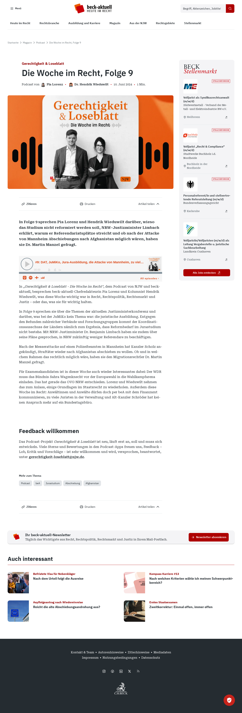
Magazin (27, 42)
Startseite (13, 42)
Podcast (40, 42)
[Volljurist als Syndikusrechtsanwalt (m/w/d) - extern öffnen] (226, 117)
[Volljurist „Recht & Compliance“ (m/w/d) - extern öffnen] (226, 166)
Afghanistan (92, 483)
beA (38, 483)
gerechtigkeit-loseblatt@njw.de (56, 457)
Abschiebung (72, 483)
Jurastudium (53, 483)
